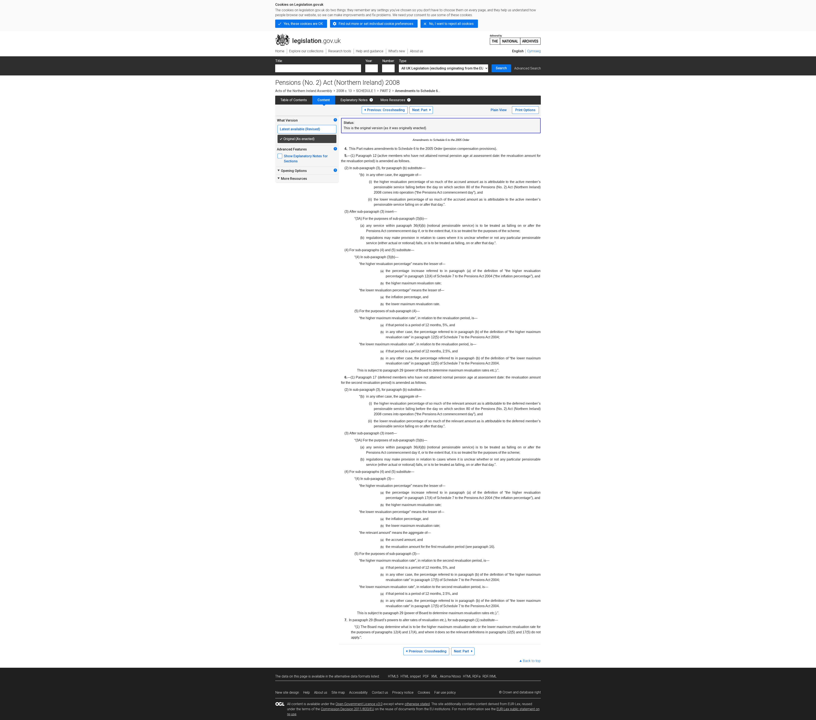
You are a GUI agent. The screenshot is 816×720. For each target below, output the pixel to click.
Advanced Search (527, 68)
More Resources (392, 100)
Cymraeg (534, 51)
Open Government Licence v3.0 (359, 704)
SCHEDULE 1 (366, 91)
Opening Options (292, 171)
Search (501, 68)
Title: (279, 61)
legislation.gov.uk (310, 35)
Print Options (525, 110)
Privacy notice (403, 692)
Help (306, 692)
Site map (338, 692)
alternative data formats (352, 676)
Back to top (532, 661)
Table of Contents (293, 100)
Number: (388, 61)
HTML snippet (411, 676)
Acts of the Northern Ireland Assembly (303, 91)
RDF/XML (490, 676)
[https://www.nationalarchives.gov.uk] (515, 38)
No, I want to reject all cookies (451, 24)
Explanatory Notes (354, 100)
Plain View (499, 110)
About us (320, 692)
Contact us (380, 692)
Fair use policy (445, 692)
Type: (403, 61)
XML (434, 676)
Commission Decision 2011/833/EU (347, 709)
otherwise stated (417, 704)
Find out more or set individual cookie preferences (376, 24)
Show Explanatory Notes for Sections (306, 158)
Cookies (424, 692)
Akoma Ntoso (450, 676)
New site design (287, 692)
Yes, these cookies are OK (303, 24)
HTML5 (393, 676)
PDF (426, 676)
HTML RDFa (471, 676)
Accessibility (358, 692)
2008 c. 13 (344, 91)
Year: (369, 61)
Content (323, 100)
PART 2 (385, 91)
